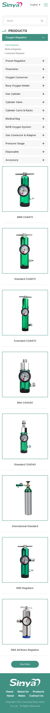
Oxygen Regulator (16, 37)
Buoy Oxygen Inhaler (18, 85)
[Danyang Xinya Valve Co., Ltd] (12, 5)
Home (9, 691)
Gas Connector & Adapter (21, 135)
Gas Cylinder (13, 93)
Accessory (12, 160)
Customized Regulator (14, 53)
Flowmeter (12, 69)
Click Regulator (12, 45)
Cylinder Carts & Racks (19, 110)
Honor (10, 695)
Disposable (12, 151)
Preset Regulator (16, 60)
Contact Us (36, 695)
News (21, 695)
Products (38, 691)
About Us (23, 691)
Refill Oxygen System (18, 126)
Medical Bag (13, 118)
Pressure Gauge (15, 143)
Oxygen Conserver (17, 77)
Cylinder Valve (14, 102)
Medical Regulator (13, 49)
